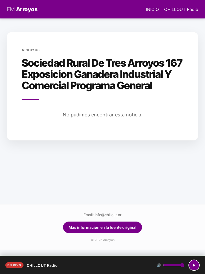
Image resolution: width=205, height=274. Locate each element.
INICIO (153, 9)
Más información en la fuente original (102, 227)
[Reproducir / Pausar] (194, 265)
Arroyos (22, 9)
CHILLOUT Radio (181, 9)
